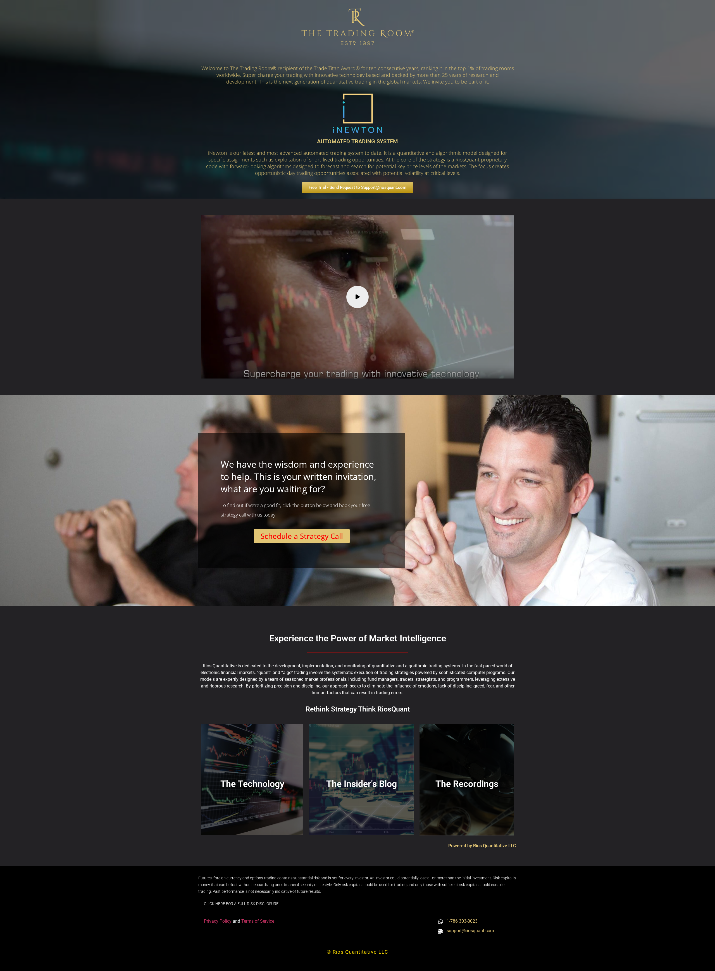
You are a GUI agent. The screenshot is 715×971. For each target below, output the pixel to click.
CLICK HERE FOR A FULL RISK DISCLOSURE (241, 903)
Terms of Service (257, 921)
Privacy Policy (218, 921)
